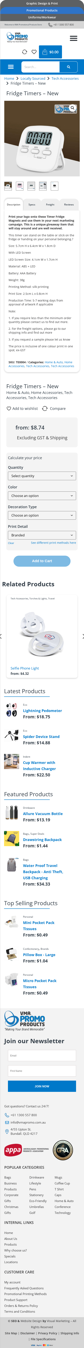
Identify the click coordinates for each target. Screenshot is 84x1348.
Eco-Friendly (38, 1201)
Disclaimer (27, 1333)
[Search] (68, 67)
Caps (58, 1195)
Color (12, 486)
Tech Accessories (65, 78)
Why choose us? (15, 1250)
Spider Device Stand (41, 736)
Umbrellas (36, 1207)
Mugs (58, 1177)
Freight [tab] (50, 204)
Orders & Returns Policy (21, 1306)
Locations (11, 1262)
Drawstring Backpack (42, 839)
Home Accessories (47, 392)
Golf (32, 1213)
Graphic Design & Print (42, 3)
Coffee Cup (62, 1183)
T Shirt (59, 1189)
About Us (10, 1239)
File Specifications (43, 1339)
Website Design (31, 1321)
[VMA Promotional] (17, 37)
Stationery (36, 1195)
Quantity (15, 467)
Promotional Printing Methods (25, 1294)
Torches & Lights (38, 598)
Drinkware (36, 1177)
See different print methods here (53, 543)
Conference (63, 1207)
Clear (11, 543)
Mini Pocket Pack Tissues (38, 925)
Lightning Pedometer (42, 710)
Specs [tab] (32, 204)
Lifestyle (35, 1183)
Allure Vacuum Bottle (43, 813)
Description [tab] (13, 204)
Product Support (15, 1300)
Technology (63, 1213)
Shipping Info (70, 1333)
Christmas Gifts (11, 1210)
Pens (32, 1189)
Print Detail (18, 526)
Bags (7, 1177)
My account (12, 1282)
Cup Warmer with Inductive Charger (39, 765)
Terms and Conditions (19, 1311)
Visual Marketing (58, 1321)
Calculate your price (25, 457)
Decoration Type (22, 506)
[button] (73, 38)
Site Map (11, 1333)
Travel (51, 598)
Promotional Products (42, 10)
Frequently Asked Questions (24, 1288)
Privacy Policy (47, 1333)
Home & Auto (54, 362)
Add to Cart (42, 561)
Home (9, 78)
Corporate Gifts (11, 1198)
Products (10, 1244)
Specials (9, 1256)
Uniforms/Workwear (42, 17)
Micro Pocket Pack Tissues (39, 983)
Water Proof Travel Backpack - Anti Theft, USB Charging (43, 871)
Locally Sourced (33, 78)
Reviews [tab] (69, 204)
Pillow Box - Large (39, 954)
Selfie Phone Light (25, 668)
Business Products (10, 1186)
